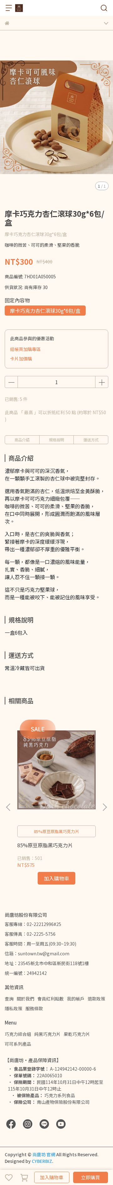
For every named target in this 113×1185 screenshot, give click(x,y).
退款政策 (96, 998)
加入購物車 (51, 1177)
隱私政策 (13, 1008)
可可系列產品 (18, 1044)
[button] (104, 807)
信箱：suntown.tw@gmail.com (37, 953)
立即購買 (90, 1177)
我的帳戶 (75, 998)
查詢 (9, 998)
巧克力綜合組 (18, 1034)
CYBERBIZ (42, 1161)
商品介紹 (22, 439)
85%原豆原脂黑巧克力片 (45, 845)
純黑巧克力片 (47, 1034)
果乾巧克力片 (77, 1034)
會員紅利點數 (50, 998)
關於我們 (25, 998)
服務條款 (34, 1008)
